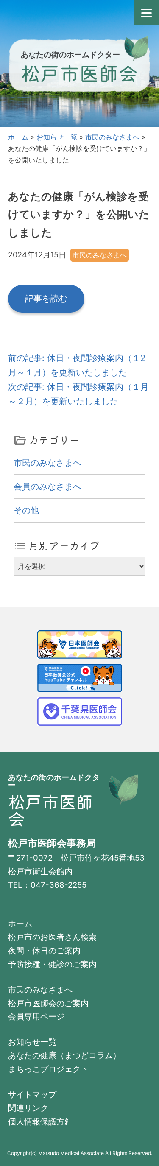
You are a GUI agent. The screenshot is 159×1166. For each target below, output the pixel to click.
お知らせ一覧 (56, 137)
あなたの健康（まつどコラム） (64, 1055)
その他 (26, 510)
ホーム (18, 137)
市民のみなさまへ (112, 137)
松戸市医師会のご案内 (48, 1003)
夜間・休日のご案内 (44, 951)
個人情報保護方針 (40, 1122)
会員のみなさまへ (47, 486)
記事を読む (46, 299)
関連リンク (28, 1108)
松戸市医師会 (79, 73)
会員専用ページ (36, 1016)
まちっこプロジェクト (48, 1069)
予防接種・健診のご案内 (52, 964)
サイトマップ (32, 1094)
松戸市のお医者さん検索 (52, 937)
